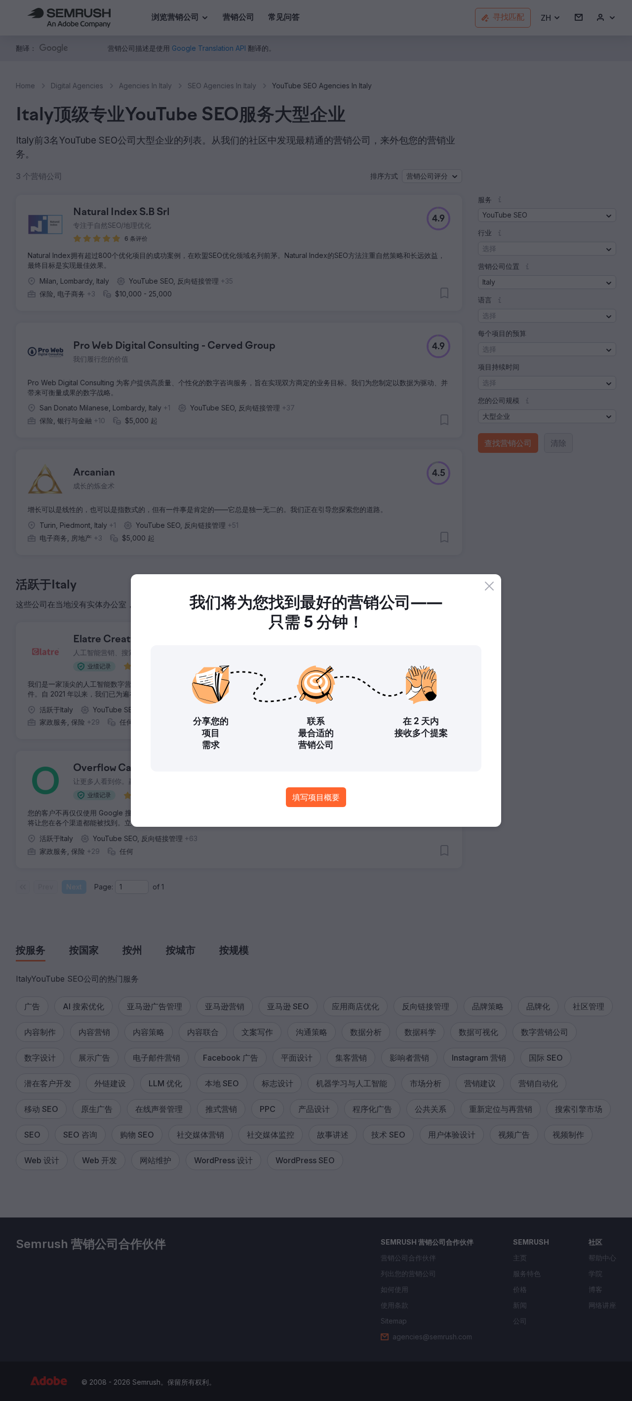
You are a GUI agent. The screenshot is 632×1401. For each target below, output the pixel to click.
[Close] (489, 586)
